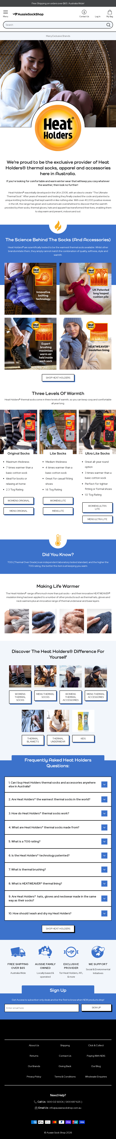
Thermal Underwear (58, 740)
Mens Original (18, 510)
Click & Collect (96, 1045)
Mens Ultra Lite (97, 519)
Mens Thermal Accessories (96, 695)
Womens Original (19, 500)
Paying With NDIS (96, 1055)
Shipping (65, 1045)
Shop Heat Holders (58, 377)
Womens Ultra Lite (97, 507)
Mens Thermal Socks (45, 695)
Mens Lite (58, 510)
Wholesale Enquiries (96, 1076)
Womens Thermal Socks (20, 697)
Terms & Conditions (65, 1076)
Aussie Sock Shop (56, 1132)
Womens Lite (58, 500)
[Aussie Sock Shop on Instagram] (61, 1031)
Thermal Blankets (33, 740)
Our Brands (34, 1066)
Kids (83, 738)
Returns (34, 1055)
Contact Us (65, 1055)
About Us (34, 1045)
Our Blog (96, 1066)
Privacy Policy (34, 1076)
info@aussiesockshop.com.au (65, 1107)
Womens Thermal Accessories (71, 697)
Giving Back (65, 1066)
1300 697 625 (73, 1101)
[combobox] (53, 25)
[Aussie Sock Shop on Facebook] (54, 1031)
